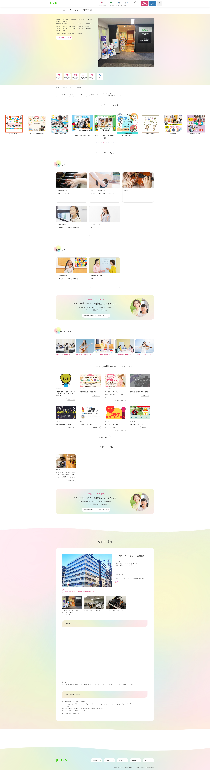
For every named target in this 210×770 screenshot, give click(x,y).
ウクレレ (115, 194)
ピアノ (59, 194)
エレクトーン (65, 194)
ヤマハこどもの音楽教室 (62, 354)
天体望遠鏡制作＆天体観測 (64, 424)
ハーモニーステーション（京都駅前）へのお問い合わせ (78, 591)
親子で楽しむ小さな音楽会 (173, 133)
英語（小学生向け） (73, 279)
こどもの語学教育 (62, 275)
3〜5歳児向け (69, 227)
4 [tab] (101, 142)
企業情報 (95, 760)
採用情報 (134, 760)
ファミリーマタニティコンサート (115, 392)
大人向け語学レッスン (96, 275)
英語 (92, 279)
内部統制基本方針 (129, 767)
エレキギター (94, 194)
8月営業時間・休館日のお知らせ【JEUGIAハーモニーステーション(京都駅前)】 (66, 394)
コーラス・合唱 (95, 227)
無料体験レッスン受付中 (196, 133)
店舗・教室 (111, 5)
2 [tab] (96, 142)
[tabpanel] (105, 125)
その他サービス (95, 95)
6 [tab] (106, 142)
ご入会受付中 (82, 135)
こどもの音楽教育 (62, 224)
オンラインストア (135, 5)
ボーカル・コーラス (96, 224)
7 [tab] (108, 142)
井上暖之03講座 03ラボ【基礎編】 (140, 392)
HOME (57, 87)
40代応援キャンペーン (127, 135)
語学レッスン (62, 249)
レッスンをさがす (102, 5)
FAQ (146, 760)
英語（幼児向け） (62, 279)
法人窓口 (121, 760)
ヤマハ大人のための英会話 (122, 354)
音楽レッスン (62, 164)
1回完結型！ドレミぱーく (105, 135)
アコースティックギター (105, 194)
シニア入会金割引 (59, 133)
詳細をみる (71, 399)
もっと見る (104, 437)
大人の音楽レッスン (37, 133)
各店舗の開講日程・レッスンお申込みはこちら (96, 315)
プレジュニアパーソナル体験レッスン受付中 (14, 135)
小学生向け (77, 227)
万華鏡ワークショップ (87, 424)
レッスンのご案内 (62, 95)
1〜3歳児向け (61, 227)
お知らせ (126, 5)
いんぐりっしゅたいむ (150, 133)
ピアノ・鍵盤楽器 (62, 190)
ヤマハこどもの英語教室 (101, 354)
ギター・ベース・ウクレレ (98, 190)
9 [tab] (113, 142)
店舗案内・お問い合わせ (111, 94)
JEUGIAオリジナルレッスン (142, 354)
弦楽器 (126, 190)
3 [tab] (98, 142)
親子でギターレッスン (111, 424)
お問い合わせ (153, 4)
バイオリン (127, 194)
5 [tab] (103, 142)
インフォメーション (79, 95)
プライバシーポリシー (119, 767)
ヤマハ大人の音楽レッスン (82, 354)
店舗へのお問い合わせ (63, 38)
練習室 (58, 469)
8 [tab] (111, 142)
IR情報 (107, 760)
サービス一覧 (119, 5)
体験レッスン (145, 4)
